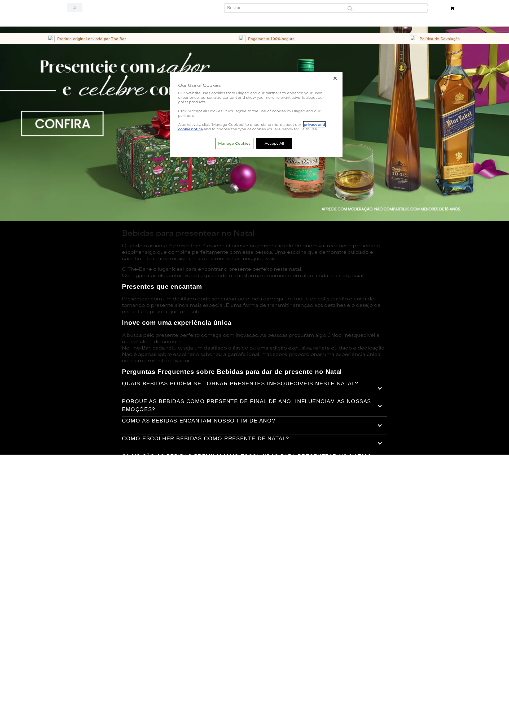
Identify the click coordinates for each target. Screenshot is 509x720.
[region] (256, 114)
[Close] (335, 78)
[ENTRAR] (437, 8)
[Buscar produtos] (349, 8)
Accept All (274, 143)
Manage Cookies (234, 143)
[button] (254, 388)
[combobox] (326, 8)
